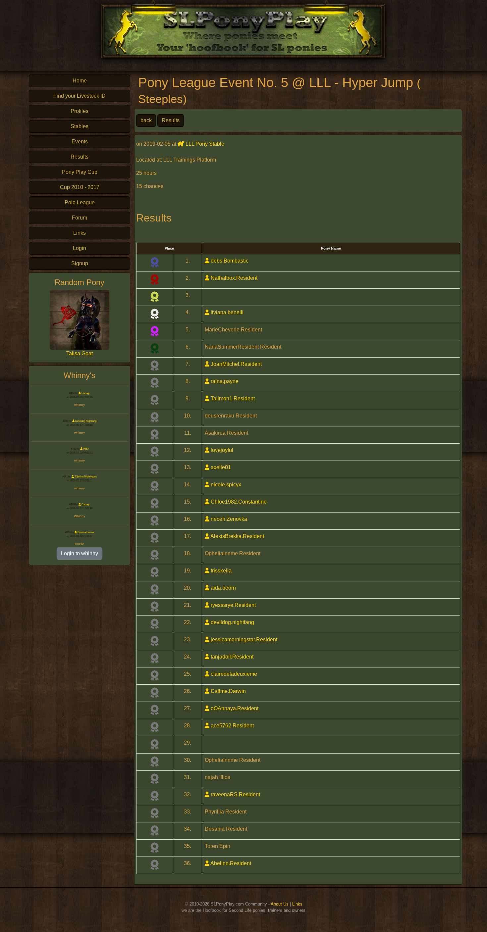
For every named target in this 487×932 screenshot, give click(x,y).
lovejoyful (221, 450)
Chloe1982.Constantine (238, 502)
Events (80, 141)
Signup (79, 263)
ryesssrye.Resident (232, 605)
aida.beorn (222, 588)
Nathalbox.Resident (233, 278)
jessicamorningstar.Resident (243, 639)
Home (80, 80)
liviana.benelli (226, 312)
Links (79, 233)
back (146, 120)
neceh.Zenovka (228, 519)
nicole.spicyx (225, 484)
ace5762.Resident (231, 725)
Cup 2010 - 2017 (79, 187)
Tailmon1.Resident (232, 398)
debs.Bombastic (228, 261)
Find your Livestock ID (79, 96)
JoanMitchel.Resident (235, 364)
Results (79, 157)
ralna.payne (224, 381)
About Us (280, 904)
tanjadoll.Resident (231, 657)
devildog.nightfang (231, 622)
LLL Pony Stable (204, 144)
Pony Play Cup (79, 172)
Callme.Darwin (227, 691)
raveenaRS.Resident (234, 794)
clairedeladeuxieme (233, 674)
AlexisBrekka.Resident (236, 536)
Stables (79, 126)
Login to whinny (79, 553)
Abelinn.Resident (230, 863)
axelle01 (220, 467)
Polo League (80, 202)
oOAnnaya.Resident (233, 708)
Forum (79, 218)
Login (79, 248)
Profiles (79, 111)
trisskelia (220, 570)
